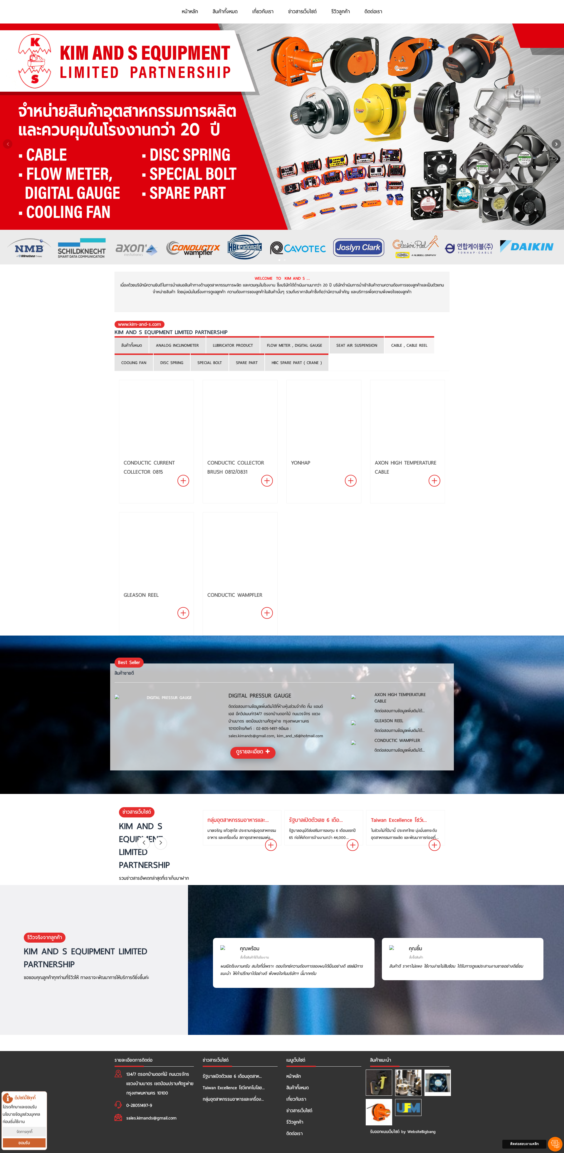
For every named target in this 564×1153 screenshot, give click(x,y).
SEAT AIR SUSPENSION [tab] (356, 345)
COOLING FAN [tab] (133, 362)
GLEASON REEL (141, 594)
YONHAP (300, 462)
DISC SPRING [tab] (171, 362)
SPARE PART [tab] (247, 362)
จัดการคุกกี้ (24, 1132)
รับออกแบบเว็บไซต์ (385, 1131)
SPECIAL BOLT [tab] (209, 362)
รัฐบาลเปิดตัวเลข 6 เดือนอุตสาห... (232, 1076)
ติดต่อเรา (373, 11)
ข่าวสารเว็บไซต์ (302, 11)
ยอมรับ (24, 1142)
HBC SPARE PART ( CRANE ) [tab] (297, 362)
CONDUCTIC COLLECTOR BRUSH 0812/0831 (235, 467)
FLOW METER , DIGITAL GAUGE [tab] (294, 345)
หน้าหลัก (190, 11)
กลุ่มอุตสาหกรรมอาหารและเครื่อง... (233, 1099)
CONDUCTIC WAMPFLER (234, 594)
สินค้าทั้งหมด (225, 11)
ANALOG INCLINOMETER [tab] (177, 345)
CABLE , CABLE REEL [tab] (409, 345)
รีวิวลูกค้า (340, 11)
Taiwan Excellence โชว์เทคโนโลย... (234, 1088)
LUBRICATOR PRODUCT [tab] (233, 345)
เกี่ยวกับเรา (262, 11)
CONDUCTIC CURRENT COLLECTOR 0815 (149, 467)
